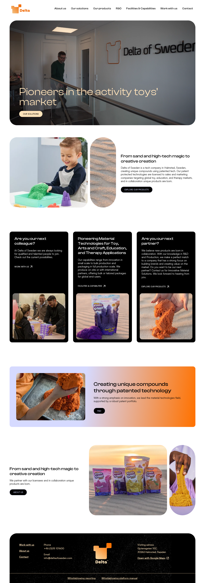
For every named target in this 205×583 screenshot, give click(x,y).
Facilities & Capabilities (141, 8)
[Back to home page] (20, 8)
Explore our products (137, 189)
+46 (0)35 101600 (54, 548)
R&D (118, 8)
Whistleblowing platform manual (119, 578)
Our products (102, 8)
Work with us (168, 8)
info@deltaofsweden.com (58, 558)
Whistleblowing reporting (82, 578)
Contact (187, 8)
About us (60, 8)
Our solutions (79, 8)
